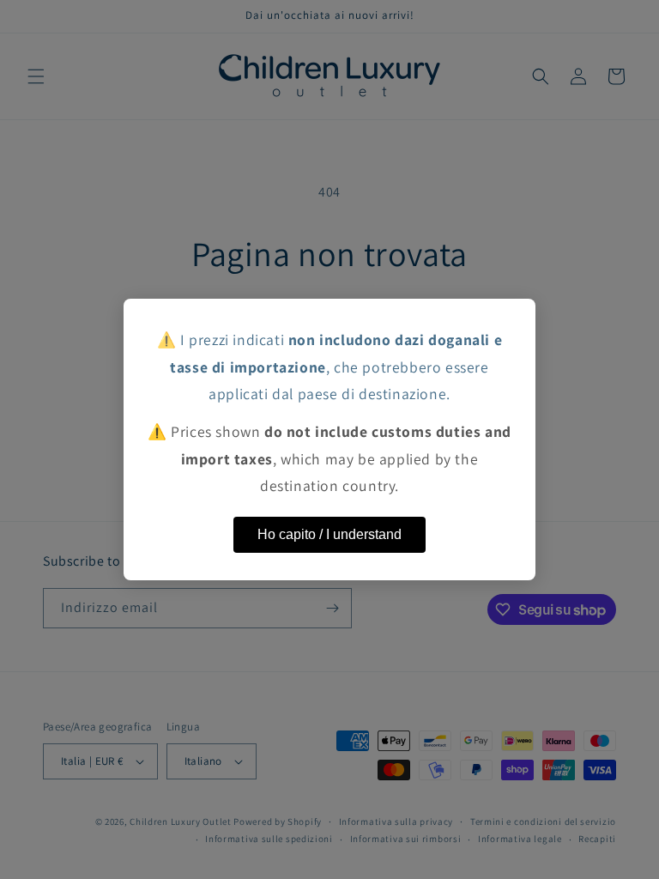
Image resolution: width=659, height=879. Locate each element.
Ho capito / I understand (329, 534)
